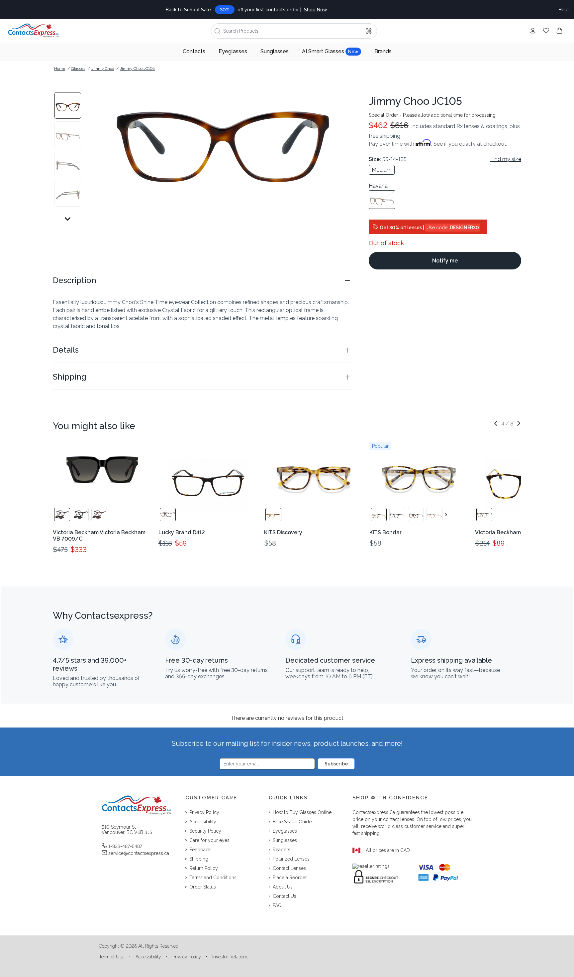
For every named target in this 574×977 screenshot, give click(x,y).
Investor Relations (230, 956)
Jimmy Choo (102, 68)
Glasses (78, 68)
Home (59, 68)
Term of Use (111, 956)
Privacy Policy (186, 956)
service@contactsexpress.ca (138, 853)
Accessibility (148, 956)
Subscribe (336, 763)
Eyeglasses (233, 51)
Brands (383, 51)
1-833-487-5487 (125, 846)
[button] (203, 280)
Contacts (194, 51)
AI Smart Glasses (330, 51)
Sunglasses (274, 51)
